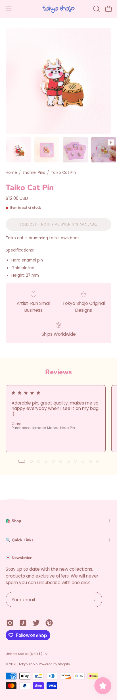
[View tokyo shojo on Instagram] (10, 623)
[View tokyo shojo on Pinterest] (49, 623)
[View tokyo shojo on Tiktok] (23, 623)
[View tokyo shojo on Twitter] (36, 623)
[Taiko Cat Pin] (18, 150)
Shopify (64, 664)
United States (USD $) (24, 653)
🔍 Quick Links (20, 540)
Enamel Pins (34, 172)
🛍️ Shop (13, 521)
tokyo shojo (28, 664)
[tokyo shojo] (58, 8)
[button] (96, 9)
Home (11, 172)
